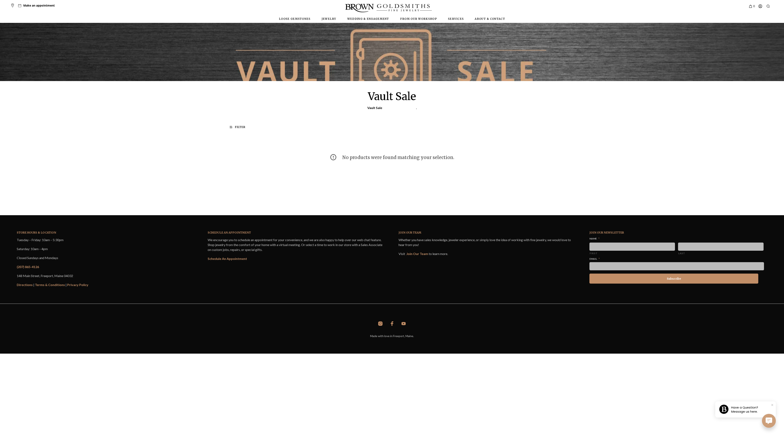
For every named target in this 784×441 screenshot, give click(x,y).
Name (594, 238)
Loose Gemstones (295, 19)
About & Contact (490, 19)
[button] (751, 6)
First (593, 253)
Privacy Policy (77, 285)
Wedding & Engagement (368, 19)
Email (594, 258)
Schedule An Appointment (227, 259)
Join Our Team (417, 254)
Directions (25, 285)
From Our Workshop (418, 19)
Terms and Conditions (399, 108)
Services (456, 19)
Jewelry (329, 19)
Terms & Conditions (50, 285)
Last (681, 253)
